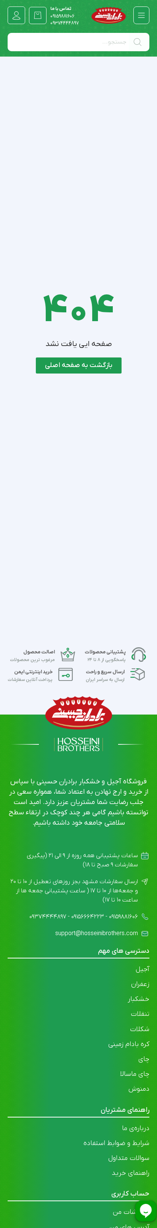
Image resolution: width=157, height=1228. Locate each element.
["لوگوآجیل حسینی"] (108, 15)
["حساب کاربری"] (16, 15)
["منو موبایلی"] (141, 15)
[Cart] (38, 15)
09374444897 (64, 23)
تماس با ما (62, 12)
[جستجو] (139, 42)
